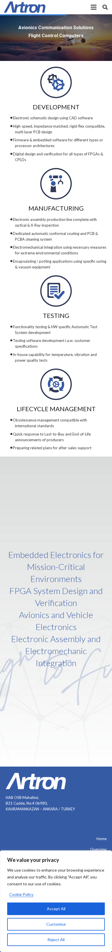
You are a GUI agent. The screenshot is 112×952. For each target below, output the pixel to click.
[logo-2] (24, 7)
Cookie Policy (21, 894)
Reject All (56, 939)
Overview (98, 849)
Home (101, 838)
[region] (56, 901)
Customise (56, 924)
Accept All (56, 908)
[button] (94, 7)
